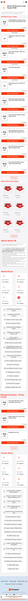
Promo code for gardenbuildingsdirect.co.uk (13, 338)
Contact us (14, 584)
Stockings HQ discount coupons (14, 315)
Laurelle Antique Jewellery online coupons (14, 491)
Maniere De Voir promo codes (14, 531)
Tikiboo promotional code (13, 553)
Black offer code (13, 568)
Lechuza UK (5, 301)
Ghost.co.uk (5, 195)
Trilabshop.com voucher (13, 372)
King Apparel (5, 279)
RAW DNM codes (14, 565)
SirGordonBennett (7, 482)
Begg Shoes (20, 290)
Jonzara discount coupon (13, 516)
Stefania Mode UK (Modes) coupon (14, 328)
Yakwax (4, 472)
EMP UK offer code (14, 535)
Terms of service (22, 592)
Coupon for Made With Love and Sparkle (13, 544)
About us (7, 584)
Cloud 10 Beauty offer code (13, 379)
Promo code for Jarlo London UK (14, 549)
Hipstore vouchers (14, 375)
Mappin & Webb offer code (14, 387)
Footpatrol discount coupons (13, 539)
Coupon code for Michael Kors (14, 528)
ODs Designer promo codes (13, 360)
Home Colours (21, 461)
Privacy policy (15, 592)
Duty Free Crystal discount (14, 351)
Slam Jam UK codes (14, 364)
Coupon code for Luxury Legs (14, 319)
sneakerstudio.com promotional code (13, 512)
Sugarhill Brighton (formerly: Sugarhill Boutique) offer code (14, 347)
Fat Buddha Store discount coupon (14, 310)
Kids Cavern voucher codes (13, 342)
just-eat (19, 301)
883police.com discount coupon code (13, 333)
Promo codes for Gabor (13, 323)
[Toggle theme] (26, 2)
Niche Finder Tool (22, 581)
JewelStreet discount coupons (14, 524)
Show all (14, 177)
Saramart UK (5, 461)
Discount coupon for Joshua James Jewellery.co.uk (13, 496)
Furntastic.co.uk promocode (13, 520)
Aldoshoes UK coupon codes (13, 561)
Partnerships (12, 581)
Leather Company (6, 290)
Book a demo (4, 581)
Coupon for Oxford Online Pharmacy (14, 356)
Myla (18, 482)
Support (20, 584)
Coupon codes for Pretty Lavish (13, 502)
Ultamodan (20, 472)
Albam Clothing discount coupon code (13, 507)
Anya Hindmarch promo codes (14, 368)
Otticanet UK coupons (14, 383)
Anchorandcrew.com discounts (13, 557)
